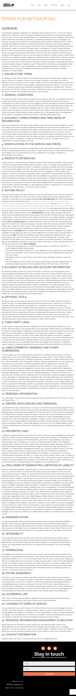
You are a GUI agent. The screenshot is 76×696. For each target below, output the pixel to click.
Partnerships (54, 5)
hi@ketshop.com (17, 681)
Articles (62, 5)
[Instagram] (43, 648)
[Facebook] (49, 648)
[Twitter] (55, 648)
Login (68, 5)
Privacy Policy (19, 688)
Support (46, 5)
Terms (12, 688)
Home (32, 5)
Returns (8, 688)
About (39, 5)
